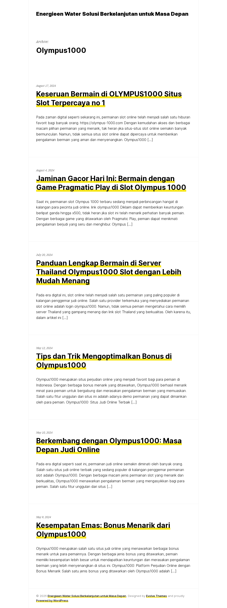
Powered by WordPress (52, 600)
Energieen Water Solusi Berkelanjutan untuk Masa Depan (87, 596)
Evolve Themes (156, 596)
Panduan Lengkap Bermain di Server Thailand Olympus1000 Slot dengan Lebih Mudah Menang (108, 272)
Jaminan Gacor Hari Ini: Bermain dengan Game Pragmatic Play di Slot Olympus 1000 (111, 183)
